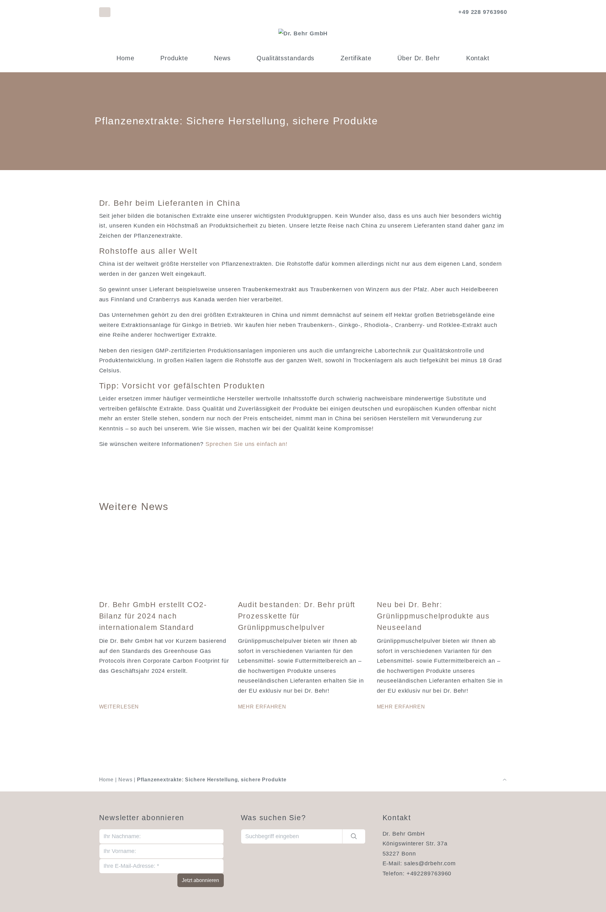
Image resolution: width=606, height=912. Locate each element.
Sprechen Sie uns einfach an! (246, 444)
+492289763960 (429, 873)
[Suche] (353, 836)
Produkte (174, 58)
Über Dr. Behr (418, 58)
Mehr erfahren (262, 706)
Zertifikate (356, 58)
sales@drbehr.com (430, 863)
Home (125, 58)
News (222, 58)
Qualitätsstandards (285, 58)
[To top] (504, 779)
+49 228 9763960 (482, 12)
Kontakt (478, 58)
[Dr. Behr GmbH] (303, 33)
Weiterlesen (119, 706)
